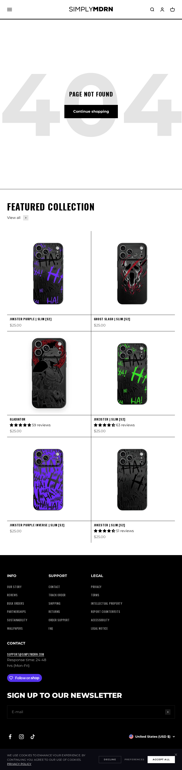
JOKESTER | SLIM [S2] (109, 525)
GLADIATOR (18, 419)
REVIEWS (12, 595)
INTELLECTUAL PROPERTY (106, 603)
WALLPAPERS (15, 628)
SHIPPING (55, 603)
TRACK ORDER (57, 595)
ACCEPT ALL (161, 759)
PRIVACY (96, 587)
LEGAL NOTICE (99, 628)
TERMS (95, 595)
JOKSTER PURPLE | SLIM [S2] (31, 319)
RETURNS (54, 612)
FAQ (51, 628)
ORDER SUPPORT (59, 620)
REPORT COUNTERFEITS (105, 612)
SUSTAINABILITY (17, 620)
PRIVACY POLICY (19, 764)
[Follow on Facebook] (10, 737)
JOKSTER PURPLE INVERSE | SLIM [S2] (37, 525)
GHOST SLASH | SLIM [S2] (112, 319)
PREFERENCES (134, 759)
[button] (21, 425)
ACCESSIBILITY (100, 620)
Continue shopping (91, 111)
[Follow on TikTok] (33, 737)
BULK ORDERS (15, 603)
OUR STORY (14, 587)
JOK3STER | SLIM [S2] (110, 419)
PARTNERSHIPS (16, 612)
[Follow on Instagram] (21, 737)
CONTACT (54, 587)
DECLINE (110, 759)
